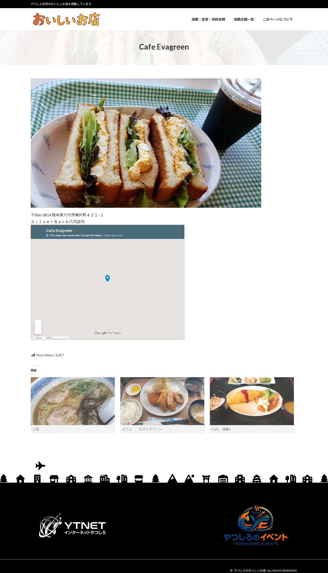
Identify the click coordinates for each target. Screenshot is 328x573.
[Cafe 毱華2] (252, 401)
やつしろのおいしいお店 (250, 570)
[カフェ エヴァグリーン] (162, 401)
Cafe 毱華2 (221, 429)
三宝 (35, 429)
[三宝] (73, 401)
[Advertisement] (164, 525)
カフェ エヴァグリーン (142, 429)
